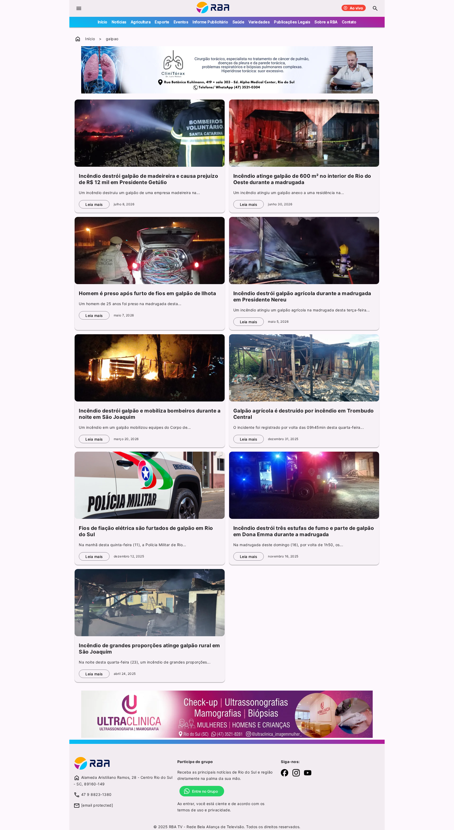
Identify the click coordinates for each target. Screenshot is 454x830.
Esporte (162, 22)
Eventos (181, 22)
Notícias (119, 22)
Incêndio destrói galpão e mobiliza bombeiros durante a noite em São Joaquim (149, 414)
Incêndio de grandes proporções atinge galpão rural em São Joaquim (149, 648)
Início (102, 22)
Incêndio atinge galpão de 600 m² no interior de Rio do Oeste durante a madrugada (302, 179)
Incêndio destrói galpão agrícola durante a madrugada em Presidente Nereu (302, 296)
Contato (349, 22)
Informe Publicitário (210, 22)
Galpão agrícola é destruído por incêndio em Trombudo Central (303, 414)
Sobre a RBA (326, 22)
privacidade (219, 810)
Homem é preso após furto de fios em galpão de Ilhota (147, 293)
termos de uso (190, 810)
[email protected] (97, 805)
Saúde (239, 22)
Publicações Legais (292, 22)
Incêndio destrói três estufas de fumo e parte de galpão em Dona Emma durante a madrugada (303, 531)
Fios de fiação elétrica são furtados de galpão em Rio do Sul (146, 531)
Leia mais (94, 204)
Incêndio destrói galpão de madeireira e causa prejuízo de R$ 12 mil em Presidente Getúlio (148, 179)
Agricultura (141, 22)
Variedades (259, 22)
